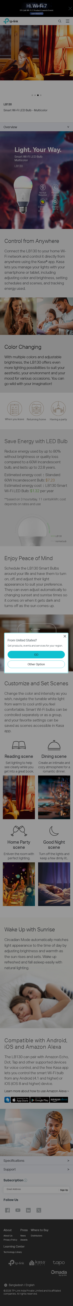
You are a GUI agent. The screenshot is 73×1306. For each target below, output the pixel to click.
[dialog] (36, 653)
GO (36, 654)
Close (64, 636)
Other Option (36, 664)
